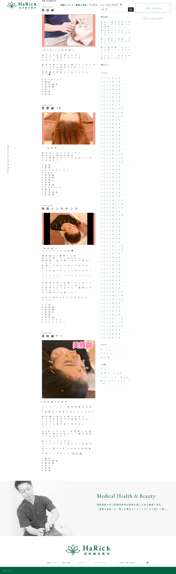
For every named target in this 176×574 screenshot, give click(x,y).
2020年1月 (111, 288)
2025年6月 (111, 131)
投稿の (112, 373)
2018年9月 (111, 330)
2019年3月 (111, 311)
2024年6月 (111, 177)
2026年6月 (111, 85)
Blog (106, 349)
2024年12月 (113, 154)
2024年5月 (111, 181)
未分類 (106, 357)
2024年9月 (111, 166)
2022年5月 (111, 234)
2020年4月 (111, 280)
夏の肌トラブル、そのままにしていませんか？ (116, 33)
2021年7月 (111, 253)
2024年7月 (111, 173)
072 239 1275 (153, 18)
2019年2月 (111, 315)
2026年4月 (111, 93)
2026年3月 (111, 97)
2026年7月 (111, 82)
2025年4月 (111, 139)
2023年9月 (111, 212)
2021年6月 (111, 257)
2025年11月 (113, 112)
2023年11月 (113, 204)
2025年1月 (111, 150)
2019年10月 (113, 299)
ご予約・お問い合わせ (127, 562)
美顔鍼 (77, 453)
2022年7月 (111, 227)
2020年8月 (111, 276)
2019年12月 (113, 292)
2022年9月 (111, 219)
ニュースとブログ (109, 5)
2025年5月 (111, 135)
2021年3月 (111, 265)
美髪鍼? (52, 108)
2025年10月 (113, 116)
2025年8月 (111, 124)
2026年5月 (111, 89)
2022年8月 (111, 223)
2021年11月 (113, 246)
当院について (67, 5)
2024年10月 (113, 162)
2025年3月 (111, 143)
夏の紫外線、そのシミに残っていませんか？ (116, 49)
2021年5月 (111, 261)
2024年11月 (113, 158)
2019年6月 (111, 303)
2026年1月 (111, 105)
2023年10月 (113, 208)
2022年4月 (111, 238)
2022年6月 (111, 231)
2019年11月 (113, 295)
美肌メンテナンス (61, 208)
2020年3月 (111, 284)
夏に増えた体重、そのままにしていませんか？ (116, 41)
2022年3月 (111, 242)
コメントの (115, 377)
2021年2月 (111, 269)
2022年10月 (113, 215)
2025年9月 (111, 120)
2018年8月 (111, 334)
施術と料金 (81, 5)
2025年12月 (113, 108)
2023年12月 (113, 200)
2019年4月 (111, 307)
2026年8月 (111, 78)
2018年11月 (113, 322)
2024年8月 (111, 169)
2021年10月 (113, 250)
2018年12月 (113, 318)
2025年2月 (111, 147)
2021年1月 (111, 273)
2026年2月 (111, 101)
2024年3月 (111, 189)
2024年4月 (111, 185)
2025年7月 (111, 127)
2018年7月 (111, 338)
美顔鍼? (50, 336)
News (107, 353)
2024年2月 (111, 192)
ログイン (108, 369)
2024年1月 (111, 196)
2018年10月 (113, 326)
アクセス (93, 5)
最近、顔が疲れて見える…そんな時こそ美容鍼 (116, 24)
